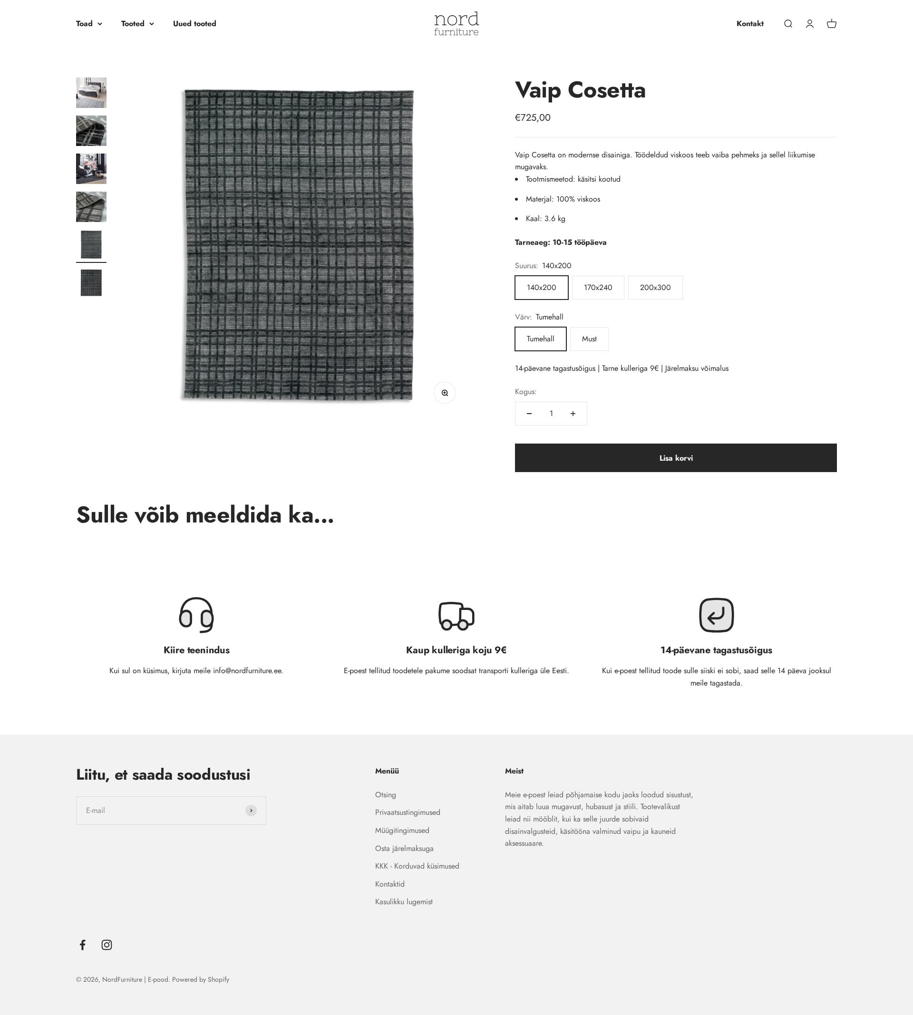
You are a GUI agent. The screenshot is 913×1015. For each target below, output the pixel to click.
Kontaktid (390, 884)
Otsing (385, 794)
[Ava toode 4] (91, 208)
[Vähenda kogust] (529, 413)
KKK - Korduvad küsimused (417, 865)
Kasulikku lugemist (404, 901)
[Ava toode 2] (91, 132)
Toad (84, 23)
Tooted (133, 23)
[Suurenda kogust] (573, 413)
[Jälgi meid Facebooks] (82, 944)
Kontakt (750, 23)
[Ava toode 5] (91, 246)
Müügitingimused (402, 830)
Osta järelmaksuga (404, 848)
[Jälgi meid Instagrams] (106, 944)
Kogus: (526, 391)
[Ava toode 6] (91, 284)
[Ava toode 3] (91, 170)
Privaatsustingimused (407, 812)
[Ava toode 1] (91, 94)
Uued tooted (194, 23)
